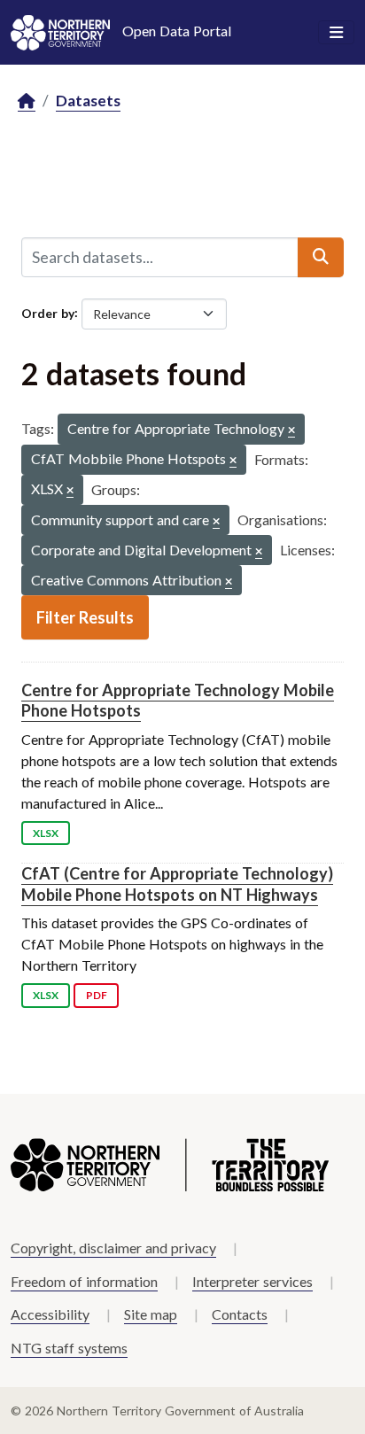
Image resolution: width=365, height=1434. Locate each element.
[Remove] (291, 431)
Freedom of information (84, 1281)
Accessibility (50, 1314)
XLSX (45, 833)
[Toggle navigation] (336, 32)
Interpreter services (252, 1281)
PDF (96, 995)
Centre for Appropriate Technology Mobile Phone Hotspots (177, 700)
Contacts (240, 1314)
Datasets (88, 100)
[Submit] (321, 256)
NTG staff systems (69, 1347)
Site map (150, 1314)
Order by (47, 312)
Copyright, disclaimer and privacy (113, 1247)
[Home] (26, 101)
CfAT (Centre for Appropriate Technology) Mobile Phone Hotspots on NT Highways (177, 883)
